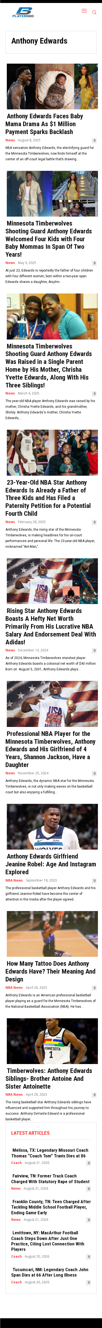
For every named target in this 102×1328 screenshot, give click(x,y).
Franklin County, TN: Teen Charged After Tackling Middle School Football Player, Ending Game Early (51, 1207)
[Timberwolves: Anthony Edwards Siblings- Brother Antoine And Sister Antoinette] (51, 1041)
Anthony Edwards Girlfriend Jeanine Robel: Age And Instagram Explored (50, 864)
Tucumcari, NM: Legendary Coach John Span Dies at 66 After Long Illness (49, 1272)
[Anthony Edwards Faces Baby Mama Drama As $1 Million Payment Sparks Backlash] (51, 86)
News (10, 140)
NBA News (14, 880)
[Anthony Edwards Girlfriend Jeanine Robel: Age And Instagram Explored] (51, 826)
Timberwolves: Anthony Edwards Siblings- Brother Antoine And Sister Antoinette (48, 1078)
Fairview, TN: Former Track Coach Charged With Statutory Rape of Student (50, 1178)
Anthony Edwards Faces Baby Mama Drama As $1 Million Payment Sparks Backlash (44, 124)
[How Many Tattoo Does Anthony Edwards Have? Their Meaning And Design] (51, 934)
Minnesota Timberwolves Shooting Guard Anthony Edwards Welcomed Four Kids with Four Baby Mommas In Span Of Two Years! (48, 239)
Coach (16, 1162)
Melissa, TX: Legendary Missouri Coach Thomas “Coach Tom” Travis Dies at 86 (49, 1152)
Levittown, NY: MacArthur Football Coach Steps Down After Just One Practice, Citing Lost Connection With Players (47, 1241)
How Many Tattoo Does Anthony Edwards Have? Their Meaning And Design (50, 971)
